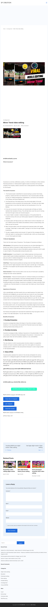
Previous (9, 450)
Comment (8, 491)
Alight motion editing (5, 571)
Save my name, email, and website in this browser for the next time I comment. (22, 525)
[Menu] (46, 2)
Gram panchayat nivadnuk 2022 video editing (38, 471)
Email (7, 510)
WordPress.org (4, 598)
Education (3, 574)
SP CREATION (6, 3)
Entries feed (3, 594)
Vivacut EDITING (4, 585)
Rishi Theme (33, 604)
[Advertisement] (24, 14)
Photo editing (4, 578)
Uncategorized (6, 120)
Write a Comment (25, 125)
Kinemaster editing (5, 576)
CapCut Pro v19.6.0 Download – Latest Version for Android (13, 550)
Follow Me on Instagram (11, 399)
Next (40, 450)
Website (7, 517)
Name (7, 503)
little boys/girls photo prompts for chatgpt (10, 556)
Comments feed (4, 596)
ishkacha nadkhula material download (9, 560)
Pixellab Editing (4, 580)
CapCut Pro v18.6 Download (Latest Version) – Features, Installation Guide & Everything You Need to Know (24, 552)
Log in (2, 591)
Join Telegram (8, 403)
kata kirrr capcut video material (8, 558)
